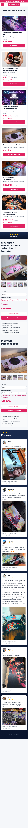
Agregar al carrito (14, 154)
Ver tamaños (14, 46)
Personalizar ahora (14, 318)
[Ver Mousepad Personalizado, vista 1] (3, 284)
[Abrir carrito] (25, 4)
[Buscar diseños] (2, 4)
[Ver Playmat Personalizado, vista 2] (9, 377)
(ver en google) (6, 483)
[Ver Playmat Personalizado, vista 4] (20, 377)
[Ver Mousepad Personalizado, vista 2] (9, 284)
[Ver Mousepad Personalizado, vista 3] (14, 284)
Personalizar (14, 4)
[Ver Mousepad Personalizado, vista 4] (20, 284)
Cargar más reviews (14, 734)
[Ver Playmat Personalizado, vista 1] (3, 377)
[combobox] (14, 294)
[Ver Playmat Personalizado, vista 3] (14, 377)
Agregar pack (14, 189)
